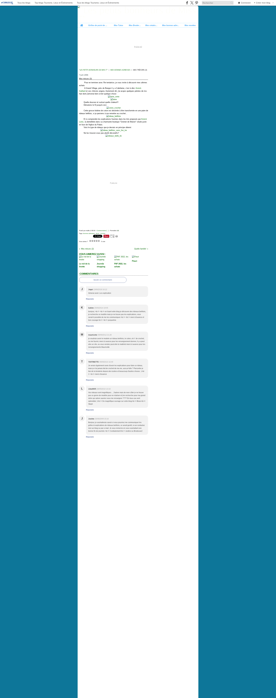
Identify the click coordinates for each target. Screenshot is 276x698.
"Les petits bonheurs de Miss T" (93, 70)
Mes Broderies (135, 25)
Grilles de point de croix (98, 25)
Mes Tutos (118, 25)
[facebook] (187, 2)
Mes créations (151, 25)
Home (81, 24)
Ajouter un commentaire (102, 280)
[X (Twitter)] (192, 2)
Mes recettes (190, 25)
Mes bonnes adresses (171, 25)
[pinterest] (196, 2)
